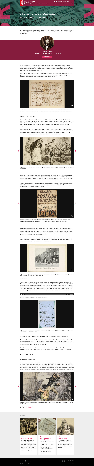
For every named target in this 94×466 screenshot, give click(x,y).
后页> (75, 151)
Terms (28, 463)
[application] (47, 294)
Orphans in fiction (62, 438)
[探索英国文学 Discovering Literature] (29, 3)
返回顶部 (79, 462)
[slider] (71, 294)
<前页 (18, 151)
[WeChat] (26, 407)
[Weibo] (28, 407)
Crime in (26, 438)
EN (68, 1)
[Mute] (69, 294)
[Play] (21, 294)
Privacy (22, 463)
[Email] (33, 407)
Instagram (58, 1)
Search (72, 2)
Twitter (61, 1)
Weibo (56, 1)
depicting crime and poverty (45, 439)
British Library (21, 3)
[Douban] (30, 407)
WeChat (54, 1)
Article (22, 436)
